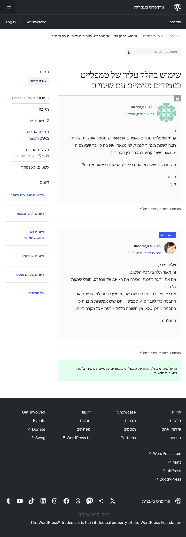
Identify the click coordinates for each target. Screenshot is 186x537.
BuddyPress (168, 479)
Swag (38, 437)
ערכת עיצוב (38, 81)
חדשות (175, 420)
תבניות (130, 420)
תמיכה (85, 420)
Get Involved (33, 412)
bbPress (171, 470)
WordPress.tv (76, 437)
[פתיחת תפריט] (8, 7)
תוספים (130, 429)
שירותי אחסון (170, 429)
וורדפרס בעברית (156, 501)
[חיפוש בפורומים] (129, 51)
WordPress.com (164, 453)
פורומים (175, 22)
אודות (176, 412)
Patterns (128, 437)
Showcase (126, 412)
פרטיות (175, 437)
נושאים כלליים (153, 36)
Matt (174, 462)
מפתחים (84, 429)
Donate (36, 429)
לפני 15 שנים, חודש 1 (140, 114)
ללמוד (86, 412)
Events (39, 420)
